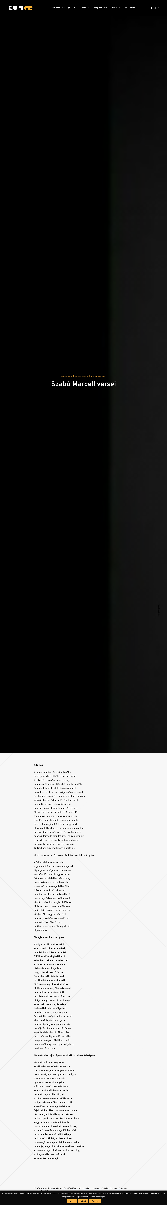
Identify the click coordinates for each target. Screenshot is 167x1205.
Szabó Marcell (66, 378)
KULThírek (130, 8)
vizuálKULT (57, 8)
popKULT (72, 8)
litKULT (85, 8)
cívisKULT (117, 8)
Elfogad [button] (72, 1201)
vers (92, 378)
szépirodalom (100, 8)
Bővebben (95, 1201)
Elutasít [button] (83, 1201)
